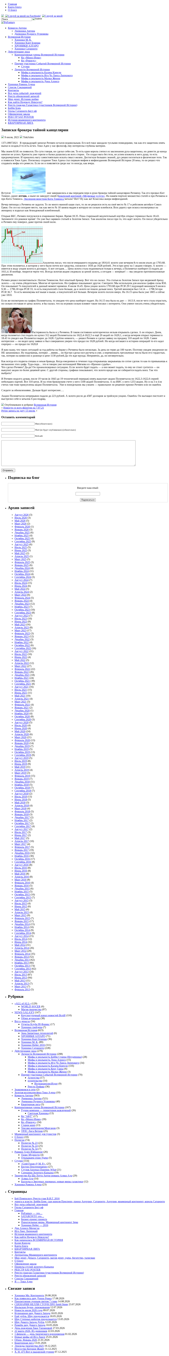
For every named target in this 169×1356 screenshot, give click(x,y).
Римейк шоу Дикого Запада (30, 1325)
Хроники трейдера (31, 1027)
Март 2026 (20, 523)
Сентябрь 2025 (23, 541)
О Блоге (19, 1137)
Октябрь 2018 (22, 787)
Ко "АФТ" (27, 1116)
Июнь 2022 (21, 657)
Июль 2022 (21, 654)
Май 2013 (20, 980)
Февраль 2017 (22, 847)
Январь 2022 (22, 672)
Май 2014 (20, 945)
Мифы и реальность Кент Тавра (46, 1068)
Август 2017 (22, 829)
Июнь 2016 (21, 870)
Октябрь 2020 (22, 716)
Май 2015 (20, 909)
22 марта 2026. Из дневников (31, 1331)
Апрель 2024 (22, 591)
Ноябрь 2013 (22, 962)
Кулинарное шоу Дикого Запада (32, 1313)
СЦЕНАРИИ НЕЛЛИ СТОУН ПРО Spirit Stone (41, 1304)
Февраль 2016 (22, 882)
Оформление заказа (19, 114)
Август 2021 (22, 686)
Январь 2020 (22, 743)
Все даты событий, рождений (24, 93)
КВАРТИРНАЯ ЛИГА (20, 122)
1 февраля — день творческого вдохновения (39, 1334)
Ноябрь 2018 (22, 784)
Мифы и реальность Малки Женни (40, 78)
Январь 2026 (22, 529)
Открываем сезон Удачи (34, 1157)
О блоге (12, 10)
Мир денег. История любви (23, 99)
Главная (12, 4)
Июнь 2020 (21, 728)
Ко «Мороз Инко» (31, 57)
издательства (35, 1080)
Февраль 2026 (22, 526)
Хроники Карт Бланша (27, 42)
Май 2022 (20, 660)
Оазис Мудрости (30, 1154)
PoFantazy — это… (31, 1213)
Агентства (33, 1077)
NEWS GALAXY (24, 1012)
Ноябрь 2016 (22, 856)
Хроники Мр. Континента (29, 1295)
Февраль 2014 (22, 953)
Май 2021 (20, 695)
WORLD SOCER (30, 1006)
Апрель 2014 (22, 948)
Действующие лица (19, 51)
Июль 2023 (21, 618)
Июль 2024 (21, 583)
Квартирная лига (30, 1104)
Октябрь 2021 (22, 680)
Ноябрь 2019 (22, 749)
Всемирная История (19, 36)
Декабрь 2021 (22, 675)
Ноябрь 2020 (22, 713)
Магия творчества (31, 1009)
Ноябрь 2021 (22, 678)
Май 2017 (20, 838)
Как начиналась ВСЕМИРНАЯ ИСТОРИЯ (39, 1240)
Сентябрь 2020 (23, 719)
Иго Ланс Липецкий (26, 1231)
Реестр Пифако (36, 1086)
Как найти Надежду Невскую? (25, 102)
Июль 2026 (21, 517)
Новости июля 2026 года (28, 1310)
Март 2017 (20, 844)
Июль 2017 (21, 832)
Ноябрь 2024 (22, 571)
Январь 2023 (22, 636)
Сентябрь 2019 (23, 755)
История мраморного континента (27, 120)
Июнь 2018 (21, 799)
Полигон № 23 (29, 1143)
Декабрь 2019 (22, 746)
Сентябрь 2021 (23, 683)
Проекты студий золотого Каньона (34, 1266)
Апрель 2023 (22, 627)
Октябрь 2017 (22, 823)
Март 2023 (20, 630)
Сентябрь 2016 (23, 861)
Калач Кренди (22, 1243)
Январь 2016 (22, 885)
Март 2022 (20, 666)
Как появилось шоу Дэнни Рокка (33, 1298)
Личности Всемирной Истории (32, 69)
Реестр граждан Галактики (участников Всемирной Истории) (42, 105)
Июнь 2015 (21, 906)
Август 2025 (22, 544)
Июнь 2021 (21, 692)
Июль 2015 (21, 903)
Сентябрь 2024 (23, 577)
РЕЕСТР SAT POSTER (21, 117)
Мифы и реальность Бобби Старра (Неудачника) (55, 1056)
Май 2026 (20, 520)
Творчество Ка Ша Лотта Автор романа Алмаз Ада (43, 1175)
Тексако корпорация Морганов (38, 1128)
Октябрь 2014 (22, 930)
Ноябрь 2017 (22, 820)
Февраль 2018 (22, 811)
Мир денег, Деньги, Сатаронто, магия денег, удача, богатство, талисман (55, 1257)
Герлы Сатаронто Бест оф (22, 111)
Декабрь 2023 (22, 603)
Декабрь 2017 (22, 817)
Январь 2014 (22, 956)
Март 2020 (20, 737)
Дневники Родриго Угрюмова (31, 33)
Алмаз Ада (27, 1178)
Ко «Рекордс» (28, 60)
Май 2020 (20, 731)
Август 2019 (22, 758)
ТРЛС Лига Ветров (32, 1131)
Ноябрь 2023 (22, 606)
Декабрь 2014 (22, 924)
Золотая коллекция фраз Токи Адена (35, 1092)
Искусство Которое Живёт (29, 1348)
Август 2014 (22, 936)
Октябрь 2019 (22, 752)
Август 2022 (22, 651)
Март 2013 (20, 986)
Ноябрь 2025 (22, 535)
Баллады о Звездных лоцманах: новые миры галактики (52, 1181)
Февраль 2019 (22, 775)
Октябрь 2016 (22, 859)
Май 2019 (20, 767)
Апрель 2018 (22, 805)
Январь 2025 (22, 565)
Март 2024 (20, 594)
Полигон (20, 1140)
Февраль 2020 (22, 740)
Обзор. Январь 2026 (26, 1340)
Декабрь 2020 (22, 710)
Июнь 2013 (21, 977)
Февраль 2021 (22, 704)
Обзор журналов (30, 1018)
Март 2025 (20, 559)
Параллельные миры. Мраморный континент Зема (49, 1222)
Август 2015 (22, 900)
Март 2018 (20, 808)
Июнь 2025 (21, 550)
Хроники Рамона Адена (21, 84)
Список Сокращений (20, 87)
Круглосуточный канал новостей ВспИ (43, 1015)
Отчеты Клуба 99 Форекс (35, 1024)
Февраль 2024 (22, 597)
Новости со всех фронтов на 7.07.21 (23, 407)
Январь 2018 (22, 814)
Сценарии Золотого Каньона (37, 1172)
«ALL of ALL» (23, 1003)
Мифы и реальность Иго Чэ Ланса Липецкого (47, 75)
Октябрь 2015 (22, 894)
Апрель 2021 (22, 698)
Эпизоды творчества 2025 (29, 1345)
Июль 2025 (21, 547)
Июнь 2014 (21, 942)
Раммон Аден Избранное (29, 1151)
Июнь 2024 (21, 586)
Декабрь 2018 (22, 781)
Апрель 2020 (22, 734)
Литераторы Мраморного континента (36, 1254)
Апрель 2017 (22, 841)
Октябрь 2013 (22, 965)
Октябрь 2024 (22, 574)
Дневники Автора (25, 31)
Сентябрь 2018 (23, 790)
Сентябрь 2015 (23, 897)
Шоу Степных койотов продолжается (36, 1319)
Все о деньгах (22, 1021)
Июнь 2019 (21, 764)
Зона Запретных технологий (37, 1033)
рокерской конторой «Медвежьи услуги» (82, 196)
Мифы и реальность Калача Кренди (41, 72)
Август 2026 (22, 514)
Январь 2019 (22, 778)
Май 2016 (20, 873)
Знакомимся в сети (25, 1089)
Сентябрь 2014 (23, 933)
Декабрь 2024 (22, 568)
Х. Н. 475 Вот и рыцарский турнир (34, 1351)
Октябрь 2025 (22, 538)
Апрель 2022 (22, 663)
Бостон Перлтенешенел (34, 1166)
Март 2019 (20, 772)
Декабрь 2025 (22, 532)
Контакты (13, 90)
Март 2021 (20, 701)
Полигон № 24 (29, 1146)
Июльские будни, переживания (32, 1307)
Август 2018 (22, 793)
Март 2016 (20, 879)
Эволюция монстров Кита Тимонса (44, 198)
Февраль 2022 (22, 669)
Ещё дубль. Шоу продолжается (32, 1316)
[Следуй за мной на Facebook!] (23, 16)
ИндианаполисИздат (46, 1083)
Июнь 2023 (21, 621)
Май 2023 (20, 624)
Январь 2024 (22, 600)
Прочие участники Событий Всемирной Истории (43, 63)
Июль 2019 (21, 761)
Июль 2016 (21, 867)
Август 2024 (22, 580)
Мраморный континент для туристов (35, 1134)
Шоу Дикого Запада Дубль (29, 1322)
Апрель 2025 (22, 556)
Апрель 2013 (22, 983)
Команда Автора (17, 28)
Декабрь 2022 (22, 639)
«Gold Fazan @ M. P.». (33, 1163)
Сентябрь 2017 (23, 826)
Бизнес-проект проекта (34, 1219)
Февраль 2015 (22, 918)
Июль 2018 (21, 796)
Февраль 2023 (22, 633)
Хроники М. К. (23, 39)
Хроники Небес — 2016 (34, 1225)
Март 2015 (20, 915)
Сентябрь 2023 (23, 612)
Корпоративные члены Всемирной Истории (39, 54)
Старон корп (28, 1125)
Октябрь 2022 (22, 645)
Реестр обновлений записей (23, 96)
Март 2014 (20, 950)
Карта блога (14, 7)
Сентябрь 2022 (23, 648)
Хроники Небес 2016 (33, 1045)
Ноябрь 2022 (22, 642)
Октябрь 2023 (22, 609)
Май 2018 (20, 802)
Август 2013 (22, 971)
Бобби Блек (14, 108)
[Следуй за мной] (52, 16)
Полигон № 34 (29, 1148)
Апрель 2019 (22, 769)
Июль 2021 (21, 689)
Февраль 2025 (22, 562)
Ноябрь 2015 (22, 891)
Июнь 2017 (21, 835)
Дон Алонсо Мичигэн (27, 1228)
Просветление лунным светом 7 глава (36, 1301)
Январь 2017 (22, 850)
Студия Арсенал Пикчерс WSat (38, 1169)
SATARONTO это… (32, 1216)
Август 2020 (22, 722)
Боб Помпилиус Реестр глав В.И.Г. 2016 (37, 1198)
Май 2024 (20, 589)
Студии (25, 66)
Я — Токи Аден (24, 1281)
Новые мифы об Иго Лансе (30, 1337)
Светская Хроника (38, 1113)
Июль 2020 (21, 725)
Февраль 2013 (22, 989)
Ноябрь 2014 (22, 927)
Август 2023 (22, 615)
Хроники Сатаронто (26, 48)
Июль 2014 (21, 939)
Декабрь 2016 (22, 853)
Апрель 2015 (22, 912)
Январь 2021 (22, 707)
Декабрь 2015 (22, 888)
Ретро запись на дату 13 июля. (18, 410)
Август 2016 (22, 864)
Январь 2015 (22, 921)
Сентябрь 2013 (23, 968)
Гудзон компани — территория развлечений (46, 1110)
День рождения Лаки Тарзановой (33, 1328)
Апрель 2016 (22, 876)
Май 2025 (20, 553)
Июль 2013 (21, 974)
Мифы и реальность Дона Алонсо (40, 81)
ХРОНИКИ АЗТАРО (27, 45)
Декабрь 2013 (22, 959)
